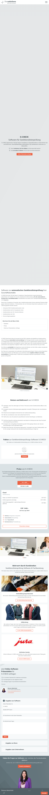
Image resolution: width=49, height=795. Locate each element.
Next (47, 547)
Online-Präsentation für (8, 704)
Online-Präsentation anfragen (24, 154)
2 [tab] (24, 557)
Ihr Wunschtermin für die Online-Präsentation (12, 715)
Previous (2, 547)
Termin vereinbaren (24, 766)
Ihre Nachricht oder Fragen (8, 721)
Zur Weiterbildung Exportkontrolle (24, 600)
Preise (5, 325)
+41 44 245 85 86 (11, 692)
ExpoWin (6, 300)
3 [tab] (25, 557)
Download (24, 456)
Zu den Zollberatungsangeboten (24, 630)
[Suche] (4, 793)
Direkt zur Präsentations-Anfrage (12, 328)
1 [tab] (23, 557)
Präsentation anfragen (24, 526)
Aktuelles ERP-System (7, 709)
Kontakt (44, 793)
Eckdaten (6, 323)
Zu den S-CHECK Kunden (24, 658)
